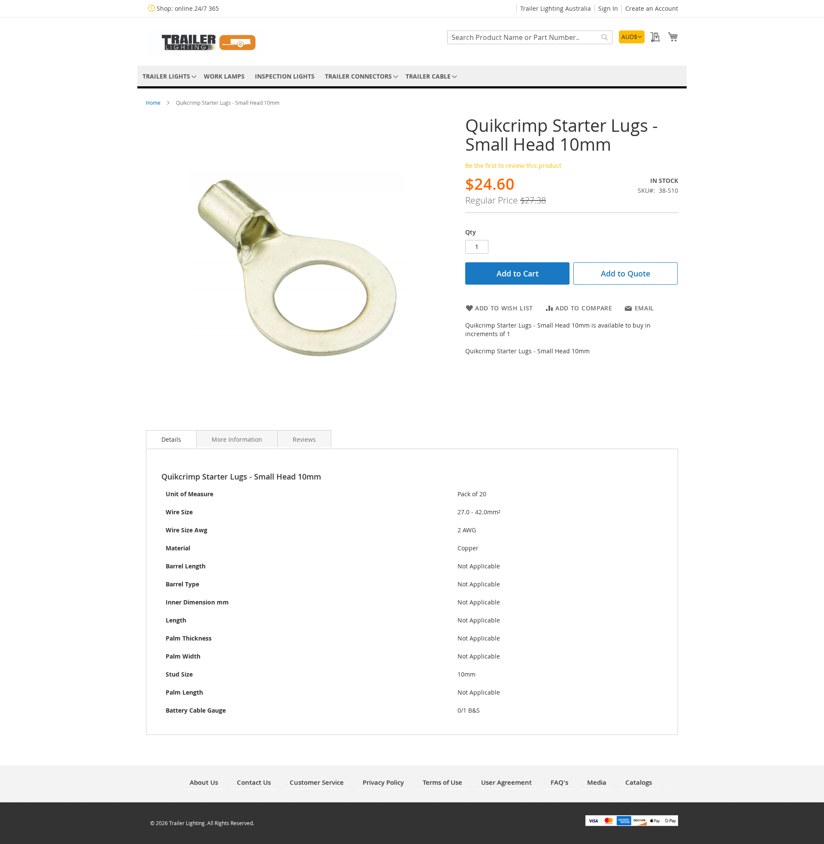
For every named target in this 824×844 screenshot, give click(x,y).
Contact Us (254, 782)
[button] (632, 36)
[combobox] (529, 37)
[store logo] (206, 41)
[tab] (171, 438)
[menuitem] (168, 76)
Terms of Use (442, 782)
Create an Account (651, 8)
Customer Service (317, 782)
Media (596, 782)
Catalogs (638, 782)
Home (154, 102)
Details (171, 439)
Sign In (608, 8)
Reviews (304, 439)
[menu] (412, 76)
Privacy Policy (383, 782)
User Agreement (506, 782)
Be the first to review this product (513, 165)
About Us (204, 782)
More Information (237, 439)
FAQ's (559, 782)
